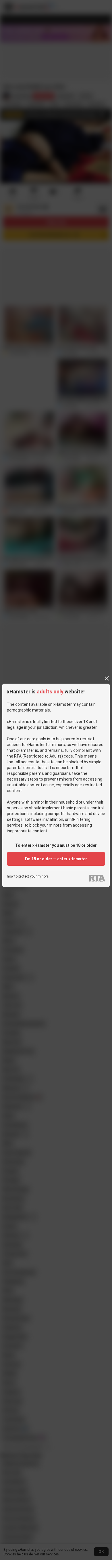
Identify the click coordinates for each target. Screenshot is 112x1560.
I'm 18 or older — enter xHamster (56, 859)
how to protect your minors (28, 876)
